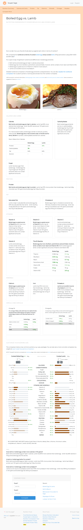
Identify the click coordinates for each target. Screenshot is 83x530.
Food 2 (16, 490)
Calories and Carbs (22, 8)
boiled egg (39, 54)
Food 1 (16, 483)
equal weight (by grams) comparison (23, 349)
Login (72, 3)
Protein (32, 8)
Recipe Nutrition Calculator (51, 515)
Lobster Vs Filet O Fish (49, 499)
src (26, 109)
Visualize (66, 8)
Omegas (59, 8)
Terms (73, 515)
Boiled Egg (22, 109)
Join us (6, 515)
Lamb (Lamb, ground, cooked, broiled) (55, 77)
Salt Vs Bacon (47, 489)
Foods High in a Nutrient (30, 517)
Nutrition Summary (8, 8)
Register (77, 3)
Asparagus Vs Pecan (48, 496)
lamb (53, 54)
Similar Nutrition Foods (30, 520)
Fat (38, 8)
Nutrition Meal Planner (49, 517)
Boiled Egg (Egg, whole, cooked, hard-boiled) (34, 77)
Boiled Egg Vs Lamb (49, 486)
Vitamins (44, 8)
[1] (14, 56)
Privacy (77, 515)
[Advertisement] (41, 37)
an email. (18, 79)
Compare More (7, 11)
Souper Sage (12, 3)
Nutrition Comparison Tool (31, 519)
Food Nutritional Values (30, 515)
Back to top (75, 518)
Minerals (51, 8)
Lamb (59, 109)
